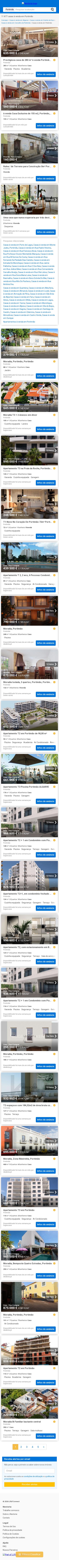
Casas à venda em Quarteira (15, 288)
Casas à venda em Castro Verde (27, 315)
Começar (4, 20)
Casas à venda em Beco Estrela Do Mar (30, 278)
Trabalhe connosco (11, 1510)
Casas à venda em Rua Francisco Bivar (19, 251)
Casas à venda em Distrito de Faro (42, 20)
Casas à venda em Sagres (14, 309)
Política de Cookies (11, 1534)
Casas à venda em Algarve (18, 20)
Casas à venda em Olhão (20, 300)
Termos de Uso (9, 1526)
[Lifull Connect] (15, 1554)
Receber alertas (29, 1484)
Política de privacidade (12, 1530)
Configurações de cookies (14, 1537)
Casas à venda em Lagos (42, 300)
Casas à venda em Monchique (39, 303)
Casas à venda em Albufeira (41, 288)
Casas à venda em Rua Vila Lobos (32, 272)
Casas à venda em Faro (24, 297)
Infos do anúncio (45, 74)
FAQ (4, 1546)
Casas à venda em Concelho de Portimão (15, 23)
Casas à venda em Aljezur (14, 306)
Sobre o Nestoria (10, 1514)
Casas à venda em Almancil (15, 291)
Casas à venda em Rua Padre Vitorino (35, 248)
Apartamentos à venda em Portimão (19, 322)
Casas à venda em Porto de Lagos (18, 245)
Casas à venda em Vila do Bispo (40, 306)
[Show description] (54, 60)
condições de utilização (33, 1476)
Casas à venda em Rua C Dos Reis (26, 266)
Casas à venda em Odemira (22, 312)
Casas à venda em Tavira (14, 303)
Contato (6, 1518)
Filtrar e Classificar (31, 1554)
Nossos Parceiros (10, 1550)
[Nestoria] (29, 3)
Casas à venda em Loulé (38, 291)
